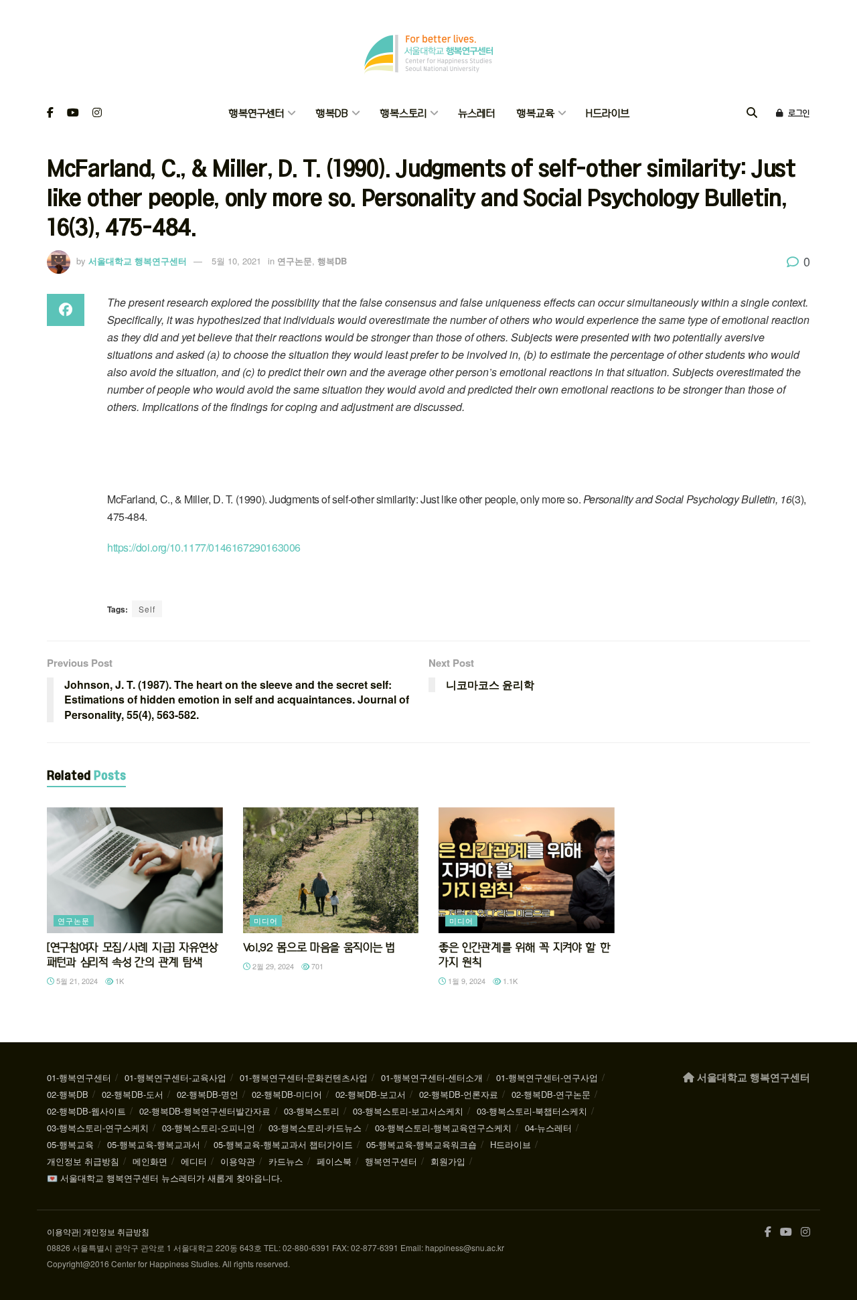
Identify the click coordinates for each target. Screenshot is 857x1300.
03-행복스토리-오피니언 (208, 1127)
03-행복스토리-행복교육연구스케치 (443, 1127)
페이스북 (334, 1161)
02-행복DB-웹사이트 (86, 1111)
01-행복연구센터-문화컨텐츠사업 (304, 1077)
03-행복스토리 (311, 1111)
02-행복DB (67, 1094)
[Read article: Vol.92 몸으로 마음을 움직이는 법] (331, 870)
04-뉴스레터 (548, 1127)
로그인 (797, 113)
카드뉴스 (285, 1161)
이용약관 (237, 1161)
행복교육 (535, 113)
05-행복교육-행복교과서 (153, 1144)
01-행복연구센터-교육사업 (175, 1077)
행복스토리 (403, 113)
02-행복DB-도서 (132, 1094)
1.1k (509, 980)
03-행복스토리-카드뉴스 (315, 1127)
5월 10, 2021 (236, 260)
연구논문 (294, 260)
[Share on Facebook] (65, 310)
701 (316, 966)
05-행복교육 (70, 1144)
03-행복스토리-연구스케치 (98, 1127)
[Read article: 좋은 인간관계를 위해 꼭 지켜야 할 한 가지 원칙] (527, 870)
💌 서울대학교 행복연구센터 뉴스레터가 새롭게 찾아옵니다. (165, 1177)
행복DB (331, 113)
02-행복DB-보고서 (370, 1094)
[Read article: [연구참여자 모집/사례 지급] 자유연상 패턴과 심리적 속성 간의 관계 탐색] (135, 870)
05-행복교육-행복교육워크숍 (421, 1144)
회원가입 (448, 1161)
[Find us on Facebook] (50, 113)
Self (147, 609)
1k (118, 980)
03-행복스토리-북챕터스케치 (532, 1111)
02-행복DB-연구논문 (551, 1094)
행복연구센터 (256, 113)
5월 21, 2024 (76, 980)
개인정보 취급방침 (83, 1161)
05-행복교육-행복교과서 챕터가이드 (283, 1144)
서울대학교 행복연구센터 (137, 260)
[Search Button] (752, 113)
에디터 (194, 1161)
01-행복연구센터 (79, 1077)
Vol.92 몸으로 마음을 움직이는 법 (319, 947)
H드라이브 (607, 113)
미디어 (266, 920)
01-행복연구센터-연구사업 (547, 1077)
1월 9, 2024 (465, 980)
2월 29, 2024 (272, 966)
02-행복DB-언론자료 (458, 1094)
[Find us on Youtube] (73, 113)
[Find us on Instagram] (97, 113)
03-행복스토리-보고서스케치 (408, 1111)
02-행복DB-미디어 (287, 1094)
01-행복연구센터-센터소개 (432, 1077)
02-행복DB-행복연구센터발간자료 (204, 1111)
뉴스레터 (476, 113)
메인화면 (150, 1161)
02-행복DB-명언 (207, 1094)
